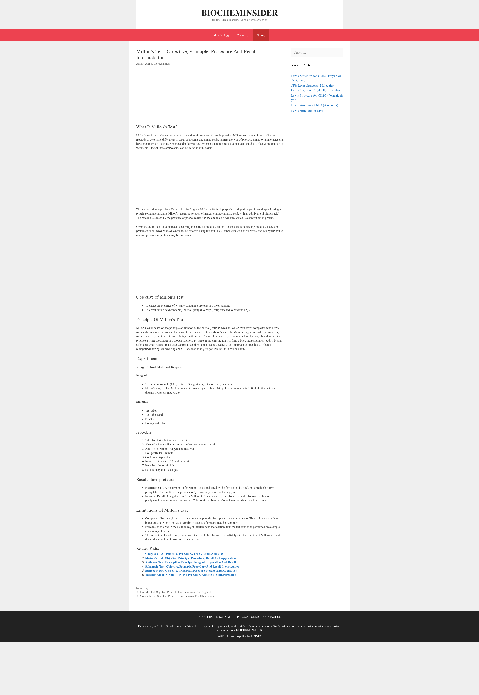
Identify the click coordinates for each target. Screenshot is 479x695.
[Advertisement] (210, 98)
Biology (261, 35)
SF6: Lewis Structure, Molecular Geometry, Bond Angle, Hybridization (316, 87)
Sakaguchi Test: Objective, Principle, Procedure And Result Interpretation (192, 566)
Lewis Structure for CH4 (307, 110)
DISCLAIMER (224, 616)
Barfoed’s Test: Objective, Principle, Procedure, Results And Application (191, 570)
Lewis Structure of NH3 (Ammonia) (314, 105)
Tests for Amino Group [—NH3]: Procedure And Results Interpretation (190, 574)
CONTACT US (272, 616)
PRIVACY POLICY (248, 616)
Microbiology (221, 35)
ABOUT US (206, 616)
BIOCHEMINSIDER (239, 12)
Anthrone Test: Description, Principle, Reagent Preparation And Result (190, 562)
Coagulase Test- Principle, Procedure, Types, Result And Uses (184, 553)
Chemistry (243, 35)
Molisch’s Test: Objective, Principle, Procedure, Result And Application (190, 558)
